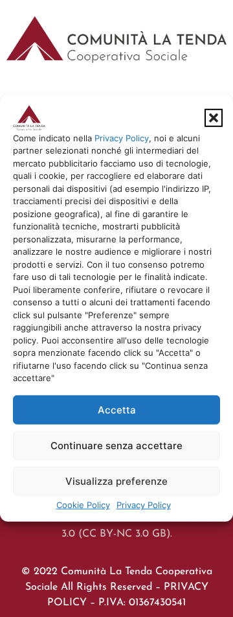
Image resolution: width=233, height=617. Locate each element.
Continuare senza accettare (116, 445)
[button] (213, 117)
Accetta (117, 410)
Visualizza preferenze (116, 481)
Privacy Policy (121, 138)
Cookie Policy (83, 505)
